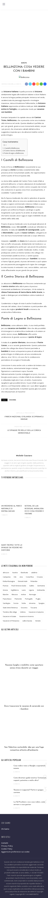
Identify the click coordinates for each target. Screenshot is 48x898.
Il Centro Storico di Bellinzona (14, 151)
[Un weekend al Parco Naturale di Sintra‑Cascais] (12, 493)
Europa (24, 63)
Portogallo (29, 599)
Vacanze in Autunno (36, 612)
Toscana (34, 608)
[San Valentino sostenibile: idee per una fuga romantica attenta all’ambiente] (24, 731)
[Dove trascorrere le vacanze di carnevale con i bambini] (24, 690)
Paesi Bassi (7, 599)
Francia (5, 586)
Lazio (24, 590)
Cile (15, 577)
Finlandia (34, 581)
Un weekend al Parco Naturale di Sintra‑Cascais (11, 508)
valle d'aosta (27, 621)
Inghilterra (15, 590)
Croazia (40, 577)
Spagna (41, 603)
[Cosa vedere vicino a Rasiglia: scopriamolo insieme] (6, 768)
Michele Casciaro (7, 84)
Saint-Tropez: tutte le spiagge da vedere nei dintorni (11, 547)
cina (21, 577)
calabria (34, 572)
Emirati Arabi (22, 581)
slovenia (32, 603)
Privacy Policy (7, 846)
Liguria (31, 590)
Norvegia (32, 594)
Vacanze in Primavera (11, 621)
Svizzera (12, 400)
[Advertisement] (24, 34)
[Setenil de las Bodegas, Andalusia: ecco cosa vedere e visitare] (36, 493)
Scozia (15, 603)
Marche (5, 594)
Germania (41, 586)
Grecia (5, 590)
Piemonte (18, 599)
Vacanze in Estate (9, 616)
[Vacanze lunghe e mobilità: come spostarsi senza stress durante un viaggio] (24, 649)
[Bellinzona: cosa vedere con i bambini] (24, 77)
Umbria (22, 612)
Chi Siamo (5, 829)
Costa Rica (30, 577)
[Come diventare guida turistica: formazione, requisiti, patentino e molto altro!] (6, 780)
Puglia (38, 599)
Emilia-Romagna (9, 581)
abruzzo (6, 572)
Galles (31, 586)
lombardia (41, 590)
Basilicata (24, 572)
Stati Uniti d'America (10, 608)
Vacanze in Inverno (26, 616)
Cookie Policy (6, 849)
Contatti (4, 843)
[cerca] (44, 4)
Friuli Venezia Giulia (18, 586)
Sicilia (24, 603)
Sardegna (6, 603)
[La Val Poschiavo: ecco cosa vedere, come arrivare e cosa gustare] (6, 804)
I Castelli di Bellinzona (11, 148)
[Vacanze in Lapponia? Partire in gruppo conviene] (6, 792)
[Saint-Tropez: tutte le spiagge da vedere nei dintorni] (12, 532)
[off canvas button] (4, 4)
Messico (15, 594)
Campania (6, 577)
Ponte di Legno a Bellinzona (14, 153)
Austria (15, 572)
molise (23, 594)
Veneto (38, 621)
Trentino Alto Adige (10, 612)
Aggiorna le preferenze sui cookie (15, 851)
